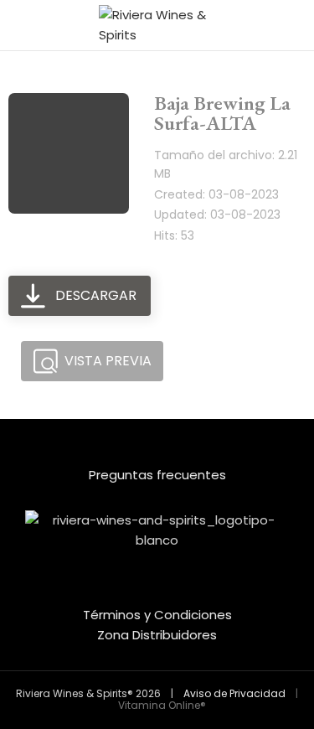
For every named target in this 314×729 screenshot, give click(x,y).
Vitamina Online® (161, 705)
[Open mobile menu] (19, 25)
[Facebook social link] (146, 592)
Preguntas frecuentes (157, 474)
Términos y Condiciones (157, 614)
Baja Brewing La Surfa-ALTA (222, 113)
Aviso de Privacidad (234, 693)
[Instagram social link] (168, 592)
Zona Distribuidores (157, 635)
